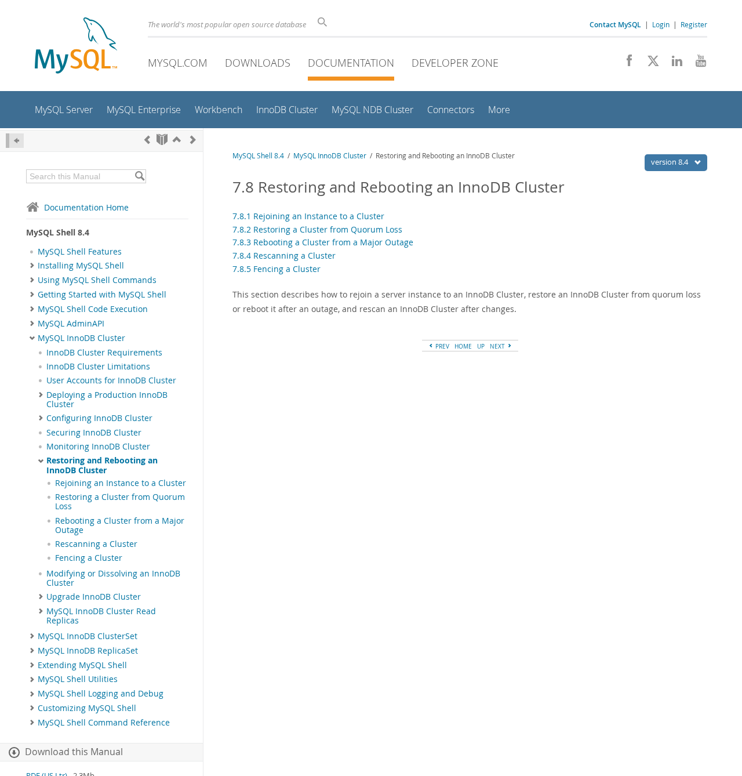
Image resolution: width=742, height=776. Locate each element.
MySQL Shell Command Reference (104, 722)
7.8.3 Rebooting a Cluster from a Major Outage (322, 242)
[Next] (193, 139)
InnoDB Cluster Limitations (98, 366)
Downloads (257, 63)
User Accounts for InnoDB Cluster (111, 380)
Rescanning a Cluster (96, 544)
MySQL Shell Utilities (78, 679)
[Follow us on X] (649, 63)
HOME (463, 346)
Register (694, 24)
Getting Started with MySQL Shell (102, 294)
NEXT (498, 346)
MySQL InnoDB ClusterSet (87, 636)
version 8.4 (670, 162)
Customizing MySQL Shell (87, 708)
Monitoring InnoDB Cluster (98, 446)
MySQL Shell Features (80, 251)
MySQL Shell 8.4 (258, 155)
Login (661, 24)
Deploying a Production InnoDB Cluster (107, 399)
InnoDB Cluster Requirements (104, 352)
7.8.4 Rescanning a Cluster (284, 255)
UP (481, 346)
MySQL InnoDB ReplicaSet (88, 651)
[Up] (177, 139)
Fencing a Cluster (88, 558)
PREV (441, 346)
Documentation (351, 63)
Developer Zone (455, 63)
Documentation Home (86, 207)
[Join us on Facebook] (625, 63)
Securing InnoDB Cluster (93, 432)
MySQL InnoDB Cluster (81, 338)
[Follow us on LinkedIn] (672, 63)
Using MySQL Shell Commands (97, 280)
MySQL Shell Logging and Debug (100, 693)
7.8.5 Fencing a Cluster (276, 268)
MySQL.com (178, 63)
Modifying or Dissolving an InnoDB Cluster (113, 578)
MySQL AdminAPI (71, 323)
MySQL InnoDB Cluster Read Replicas (101, 616)
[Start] (162, 139)
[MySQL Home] (76, 46)
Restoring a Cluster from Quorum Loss (120, 502)
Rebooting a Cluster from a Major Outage (119, 525)
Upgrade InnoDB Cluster (93, 597)
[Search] (139, 176)
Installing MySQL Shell (81, 265)
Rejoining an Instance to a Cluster (120, 483)
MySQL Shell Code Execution (93, 309)
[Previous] (147, 139)
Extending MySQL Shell (82, 665)
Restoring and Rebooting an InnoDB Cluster (102, 465)
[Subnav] (32, 265)
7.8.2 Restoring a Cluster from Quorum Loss (317, 229)
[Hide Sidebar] (15, 140)
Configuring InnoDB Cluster (99, 418)
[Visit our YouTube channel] (696, 63)
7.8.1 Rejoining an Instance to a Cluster (308, 216)
